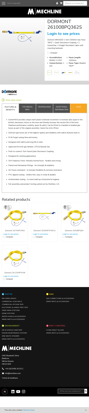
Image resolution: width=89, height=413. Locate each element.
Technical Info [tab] (27, 108)
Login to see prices (63, 33)
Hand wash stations (11, 310)
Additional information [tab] (61, 108)
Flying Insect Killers (55, 330)
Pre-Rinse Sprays (9, 298)
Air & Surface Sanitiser (12, 330)
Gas (51, 294)
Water (8, 294)
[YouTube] (18, 392)
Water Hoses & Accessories (14, 316)
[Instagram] (23, 392)
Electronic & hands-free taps (15, 307)
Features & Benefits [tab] (10, 108)
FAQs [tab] (78, 107)
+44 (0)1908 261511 (14, 368)
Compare (53, 53)
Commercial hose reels (12, 301)
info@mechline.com (13, 373)
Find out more (28, 410)
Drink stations (8, 313)
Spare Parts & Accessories (13, 319)
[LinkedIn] (12, 392)
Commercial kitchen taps (12, 304)
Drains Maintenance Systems (14, 333)
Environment (12, 325)
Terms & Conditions (10, 378)
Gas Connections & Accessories (60, 298)
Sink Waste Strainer (10, 336)
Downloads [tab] (44, 107)
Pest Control (57, 325)
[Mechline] (44, 11)
